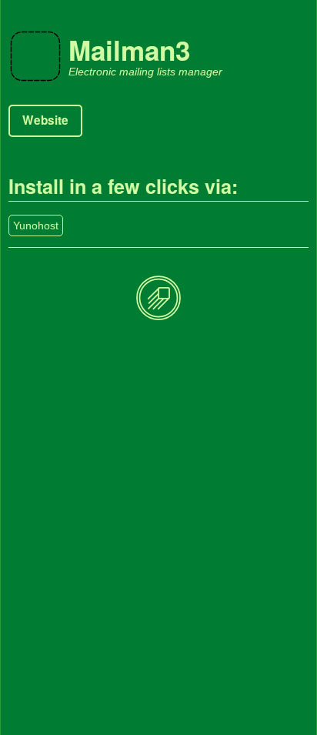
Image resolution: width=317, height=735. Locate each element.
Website (45, 120)
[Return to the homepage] (158, 299)
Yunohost (35, 225)
